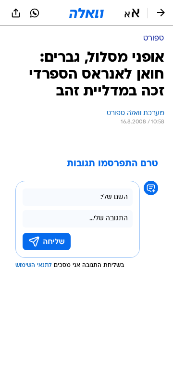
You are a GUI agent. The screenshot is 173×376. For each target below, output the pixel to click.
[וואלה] (86, 13)
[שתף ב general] (16, 13)
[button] (131, 13)
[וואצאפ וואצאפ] (34, 13)
